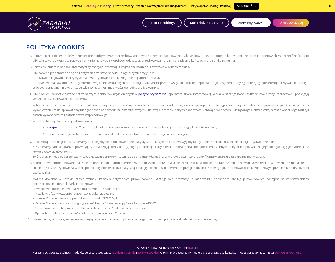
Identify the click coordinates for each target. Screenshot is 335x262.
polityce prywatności (152, 94)
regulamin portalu (123, 252)
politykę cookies (148, 252)
